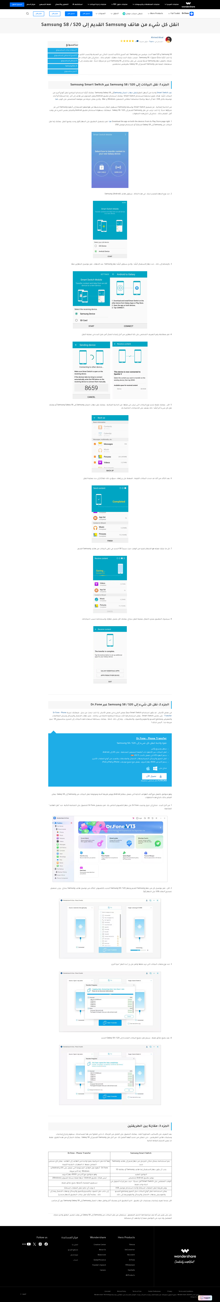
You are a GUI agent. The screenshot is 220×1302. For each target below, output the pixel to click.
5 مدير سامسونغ (70, 71)
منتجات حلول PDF (120, 4)
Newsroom (102, 1255)
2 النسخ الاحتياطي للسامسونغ (65, 55)
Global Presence (100, 1260)
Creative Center (100, 1245)
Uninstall (108, 1291)
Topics (151, 42)
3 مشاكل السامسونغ (69, 61)
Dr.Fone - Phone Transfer (151, 738)
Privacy (169, 1291)
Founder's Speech (99, 1265)
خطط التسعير (45, 4)
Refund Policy (121, 1291)
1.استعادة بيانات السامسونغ (66, 50)
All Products (130, 1275)
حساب (75, 1260)
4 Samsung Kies (71, 66)
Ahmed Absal (157, 38)
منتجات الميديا (172, 4)
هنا (56, 99)
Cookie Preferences (154, 1291)
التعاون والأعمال (61, 4)
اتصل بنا (75, 1245)
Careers (103, 1270)
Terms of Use (137, 1291)
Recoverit (131, 1255)
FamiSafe (131, 1270)
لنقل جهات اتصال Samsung (125, 93)
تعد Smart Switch (164, 93)
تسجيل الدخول (17, 4)
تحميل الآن (86, 14)
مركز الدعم (31, 4)
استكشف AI (77, 4)
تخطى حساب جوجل (134, 14)
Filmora (132, 1245)
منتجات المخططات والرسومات (147, 4)
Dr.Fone (132, 1260)
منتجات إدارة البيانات (97, 4)
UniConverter (130, 1250)
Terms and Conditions (186, 1291)
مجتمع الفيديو (73, 1250)
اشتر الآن (55, 14)
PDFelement (130, 1265)
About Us (102, 1250)
